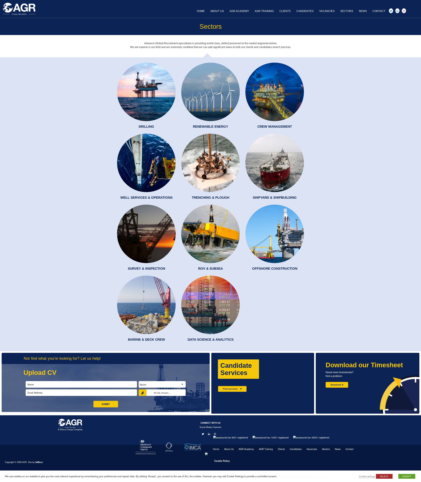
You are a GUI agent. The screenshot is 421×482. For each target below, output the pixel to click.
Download (336, 385)
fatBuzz (39, 462)
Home (201, 11)
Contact (378, 11)
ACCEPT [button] (406, 476)
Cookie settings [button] (367, 476)
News (363, 11)
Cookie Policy (222, 460)
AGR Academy (239, 11)
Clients (285, 11)
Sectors (346, 11)
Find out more (230, 389)
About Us (217, 11)
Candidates (305, 11)
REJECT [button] (384, 476)
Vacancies (327, 11)
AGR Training (264, 11)
